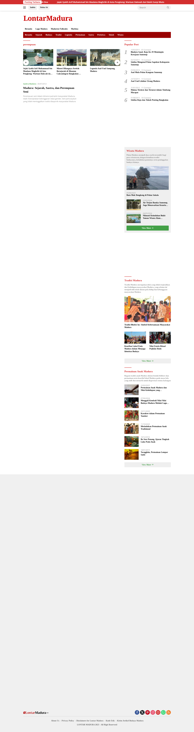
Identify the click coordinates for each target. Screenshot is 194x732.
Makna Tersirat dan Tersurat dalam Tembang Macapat (150, 91)
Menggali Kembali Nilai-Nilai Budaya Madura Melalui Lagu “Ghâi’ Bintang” (154, 402)
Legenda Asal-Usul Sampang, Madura (69, 69)
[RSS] (168, 712)
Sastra (91, 35)
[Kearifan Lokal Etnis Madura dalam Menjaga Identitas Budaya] (135, 338)
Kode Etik (110, 721)
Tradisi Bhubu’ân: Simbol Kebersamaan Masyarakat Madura (147, 326)
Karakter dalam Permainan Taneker (153, 414)
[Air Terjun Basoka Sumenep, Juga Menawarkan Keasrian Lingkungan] (134, 204)
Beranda (28, 29)
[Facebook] (137, 712)
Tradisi (58, 35)
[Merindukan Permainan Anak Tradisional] (131, 428)
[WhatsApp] (163, 712)
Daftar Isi (44, 7)
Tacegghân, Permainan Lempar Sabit (154, 453)
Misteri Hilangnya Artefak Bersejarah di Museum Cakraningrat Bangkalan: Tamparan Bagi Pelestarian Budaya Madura (35, 71)
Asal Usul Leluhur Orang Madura (145, 81)
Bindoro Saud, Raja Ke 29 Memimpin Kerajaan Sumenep (147, 53)
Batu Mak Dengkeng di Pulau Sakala (143, 195)
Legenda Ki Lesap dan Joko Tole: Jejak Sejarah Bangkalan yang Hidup (104, 71)
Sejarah (39, 35)
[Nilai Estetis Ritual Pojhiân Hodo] (160, 338)
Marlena (74, 29)
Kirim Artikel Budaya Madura (130, 721)
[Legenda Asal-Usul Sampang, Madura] (72, 57)
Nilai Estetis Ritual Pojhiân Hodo (157, 347)
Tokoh (111, 35)
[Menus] (25, 7)
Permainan (80, 35)
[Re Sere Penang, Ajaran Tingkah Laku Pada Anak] (131, 441)
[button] (168, 7)
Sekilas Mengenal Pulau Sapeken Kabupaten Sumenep (150, 63)
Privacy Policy (68, 721)
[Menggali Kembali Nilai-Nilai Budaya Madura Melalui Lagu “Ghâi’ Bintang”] (131, 402)
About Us (55, 721)
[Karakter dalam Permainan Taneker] (131, 415)
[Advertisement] (147, 125)
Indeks (32, 7)
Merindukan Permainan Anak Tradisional (154, 427)
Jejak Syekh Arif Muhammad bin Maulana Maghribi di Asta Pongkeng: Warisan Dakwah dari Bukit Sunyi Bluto (93, 2)
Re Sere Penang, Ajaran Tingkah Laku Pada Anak (155, 440)
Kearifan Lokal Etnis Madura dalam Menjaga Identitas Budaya (134, 348)
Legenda (68, 35)
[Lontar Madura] (48, 18)
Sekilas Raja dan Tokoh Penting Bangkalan (149, 100)
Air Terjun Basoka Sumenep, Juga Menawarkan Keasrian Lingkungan (155, 204)
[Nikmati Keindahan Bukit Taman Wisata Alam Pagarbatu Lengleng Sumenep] (134, 217)
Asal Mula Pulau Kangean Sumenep (146, 72)
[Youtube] (158, 712)
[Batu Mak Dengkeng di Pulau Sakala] (148, 178)
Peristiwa (101, 35)
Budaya (49, 35)
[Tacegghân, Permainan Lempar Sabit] (131, 454)
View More (147, 228)
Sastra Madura (29, 83)
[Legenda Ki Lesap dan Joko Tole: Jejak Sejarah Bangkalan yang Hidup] (105, 57)
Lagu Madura (41, 29)
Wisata (120, 35)
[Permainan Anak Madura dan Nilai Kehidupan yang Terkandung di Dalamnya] (131, 389)
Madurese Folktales (59, 29)
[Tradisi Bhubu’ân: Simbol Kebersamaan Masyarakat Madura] (147, 309)
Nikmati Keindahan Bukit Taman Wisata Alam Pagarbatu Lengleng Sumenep (154, 217)
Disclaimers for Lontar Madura (89, 721)
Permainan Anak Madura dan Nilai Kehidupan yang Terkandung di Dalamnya (154, 389)
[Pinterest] (147, 712)
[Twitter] (142, 712)
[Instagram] (153, 712)
